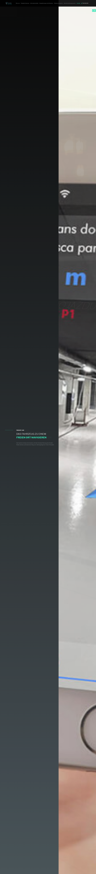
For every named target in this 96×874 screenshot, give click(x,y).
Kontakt (78, 3)
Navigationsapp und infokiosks (46, 3)
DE (94, 10)
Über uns (18, 3)
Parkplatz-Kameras (25, 3)
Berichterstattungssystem (70, 3)
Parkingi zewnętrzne (58, 3)
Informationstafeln (34, 3)
